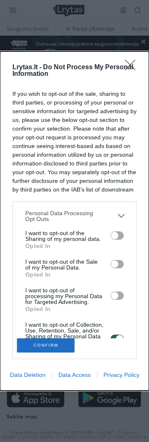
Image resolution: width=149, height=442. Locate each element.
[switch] (117, 235)
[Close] (133, 67)
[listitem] (74, 216)
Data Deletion (28, 375)
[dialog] (74, 221)
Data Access (74, 375)
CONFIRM (46, 345)
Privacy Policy (121, 375)
